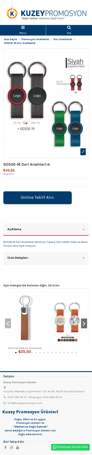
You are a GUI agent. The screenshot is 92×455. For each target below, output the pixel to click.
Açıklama (14, 229)
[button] (16, 352)
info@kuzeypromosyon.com (25, 403)
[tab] (46, 229)
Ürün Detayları (17, 257)
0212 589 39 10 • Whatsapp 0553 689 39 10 (35, 397)
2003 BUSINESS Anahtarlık (25, 348)
